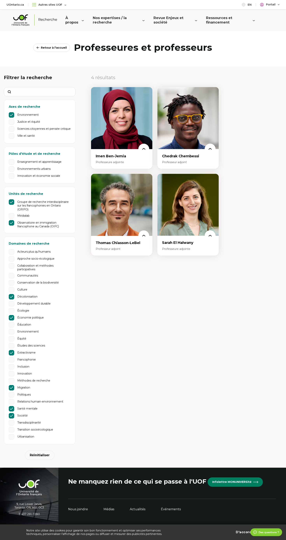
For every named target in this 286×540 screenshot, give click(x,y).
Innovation (24, 373)
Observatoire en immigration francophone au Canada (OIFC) (38, 224)
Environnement (28, 114)
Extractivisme (26, 352)
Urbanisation (25, 436)
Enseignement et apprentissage (39, 162)
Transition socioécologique (35, 429)
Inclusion (23, 366)
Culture (22, 289)
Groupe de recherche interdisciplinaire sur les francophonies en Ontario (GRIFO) (43, 205)
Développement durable (34, 303)
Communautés (27, 275)
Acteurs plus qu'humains (34, 251)
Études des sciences (31, 345)
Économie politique (30, 317)
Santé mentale (27, 408)
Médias (109, 509)
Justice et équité (28, 121)
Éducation (24, 324)
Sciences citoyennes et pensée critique (44, 128)
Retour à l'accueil (54, 47)
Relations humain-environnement (40, 401)
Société (22, 415)
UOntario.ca (15, 4)
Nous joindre (78, 509)
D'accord (244, 532)
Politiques (24, 394)
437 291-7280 (30, 514)
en (249, 4)
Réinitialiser (40, 455)
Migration (23, 387)
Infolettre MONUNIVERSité (232, 482)
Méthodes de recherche (33, 380)
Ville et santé (26, 135)
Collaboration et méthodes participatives (35, 267)
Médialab (23, 215)
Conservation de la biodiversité (38, 282)
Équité (21, 338)
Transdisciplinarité (29, 422)
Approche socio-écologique (35, 258)
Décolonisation (27, 296)
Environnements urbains (34, 169)
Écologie (23, 310)
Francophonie (26, 359)
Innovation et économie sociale (38, 176)
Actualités (137, 509)
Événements (171, 509)
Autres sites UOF (50, 4)
